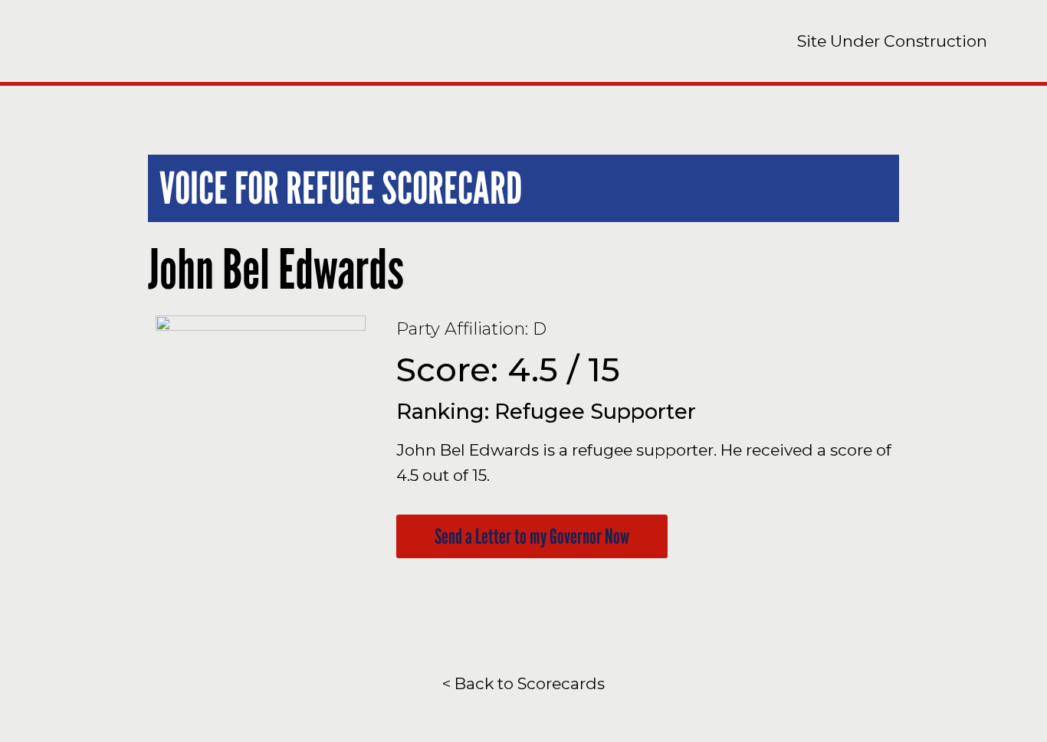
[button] (532, 536)
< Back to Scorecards (523, 683)
